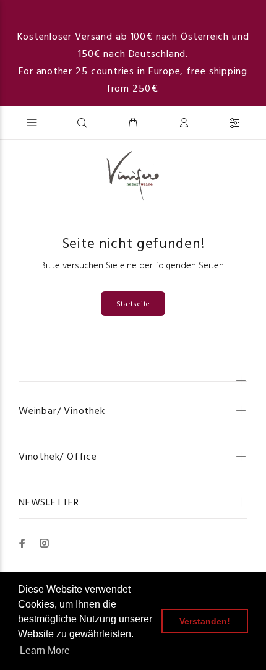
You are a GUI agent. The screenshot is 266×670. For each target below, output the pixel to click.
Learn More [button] (45, 650)
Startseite (133, 304)
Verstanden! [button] (204, 621)
